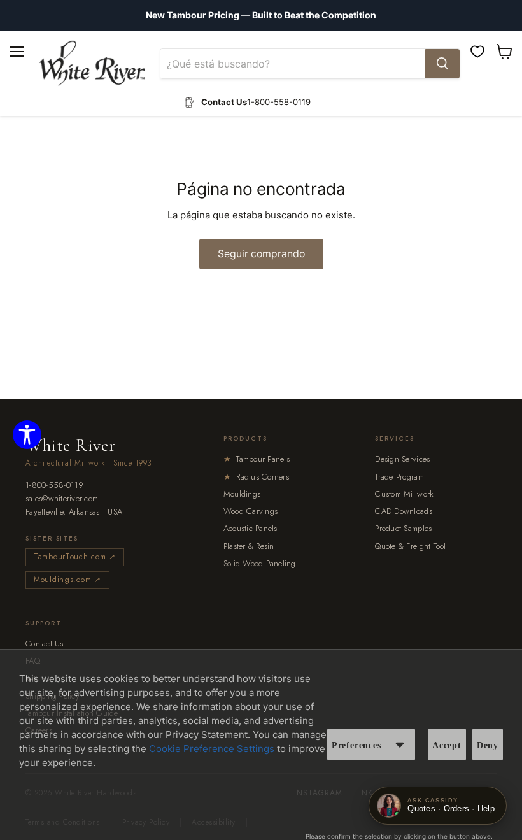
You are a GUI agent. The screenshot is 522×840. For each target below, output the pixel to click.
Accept (447, 745)
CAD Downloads (403, 511)
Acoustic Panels (250, 528)
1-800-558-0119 (54, 485)
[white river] (92, 63)
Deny (487, 745)
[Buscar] (442, 63)
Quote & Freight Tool (410, 546)
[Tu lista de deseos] (477, 51)
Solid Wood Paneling (259, 563)
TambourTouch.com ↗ (75, 556)
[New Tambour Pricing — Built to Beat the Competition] (261, 15)
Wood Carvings (250, 511)
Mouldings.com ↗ (67, 579)
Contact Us (44, 643)
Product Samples (403, 528)
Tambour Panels (256, 459)
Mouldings (241, 494)
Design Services (402, 459)
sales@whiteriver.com (61, 499)
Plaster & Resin (248, 546)
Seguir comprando (261, 254)
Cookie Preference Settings (211, 749)
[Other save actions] (399, 744)
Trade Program (399, 477)
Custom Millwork (404, 494)
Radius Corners (256, 477)
